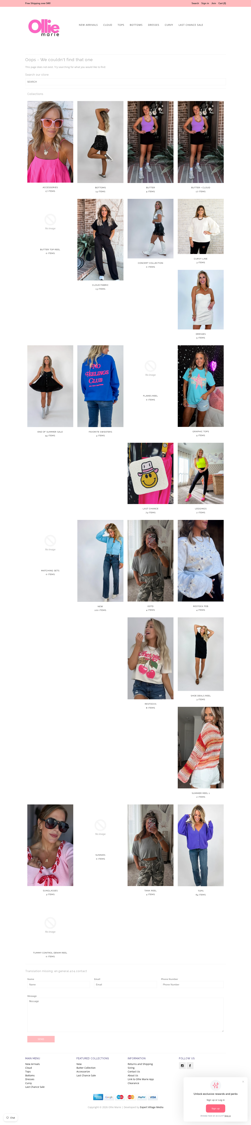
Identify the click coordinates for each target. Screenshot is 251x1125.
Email (97, 979)
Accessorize (83, 1071)
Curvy (169, 24)
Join (213, 3)
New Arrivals (88, 24)
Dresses (153, 24)
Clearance (133, 1083)
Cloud (107, 24)
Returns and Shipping (140, 1064)
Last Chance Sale (191, 24)
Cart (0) (222, 3)
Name (30, 979)
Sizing (131, 1067)
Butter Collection (86, 1067)
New (79, 1064)
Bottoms (136, 24)
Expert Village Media (151, 1107)
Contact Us (134, 1071)
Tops (121, 24)
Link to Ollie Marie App (141, 1079)
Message (32, 995)
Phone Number (169, 979)
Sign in (205, 3)
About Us (133, 1075)
